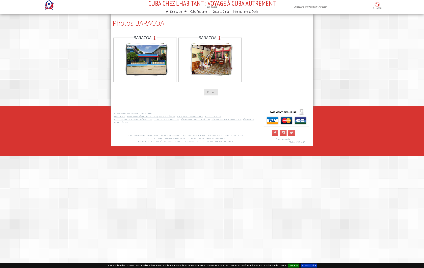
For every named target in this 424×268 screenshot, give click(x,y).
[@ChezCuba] (291, 133)
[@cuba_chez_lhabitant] (283, 133)
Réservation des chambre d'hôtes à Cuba (133, 119)
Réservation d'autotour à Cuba (195, 119)
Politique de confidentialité (190, 116)
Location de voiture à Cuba (166, 119)
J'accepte (293, 265)
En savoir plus (309, 265)
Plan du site (119, 116)
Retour (210, 92)
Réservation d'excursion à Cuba (226, 119)
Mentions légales (167, 116)
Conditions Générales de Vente (142, 116)
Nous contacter (213, 116)
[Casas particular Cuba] (49, 6)
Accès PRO (377, 6)
